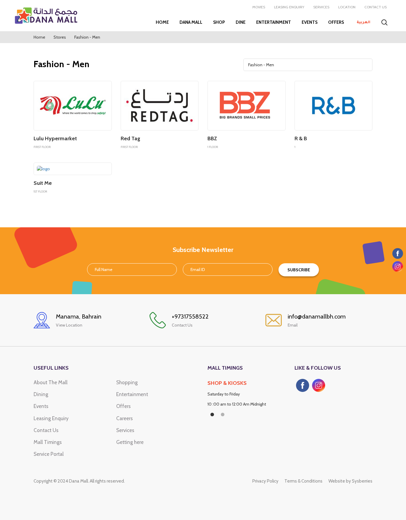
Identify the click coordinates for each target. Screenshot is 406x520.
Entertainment (273, 22)
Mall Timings (48, 442)
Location (346, 7)
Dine (241, 22)
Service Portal (49, 454)
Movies (258, 7)
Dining (41, 394)
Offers (336, 22)
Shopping (127, 382)
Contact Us (375, 7)
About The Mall (50, 382)
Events (309, 22)
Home (162, 22)
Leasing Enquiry (289, 7)
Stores (59, 37)
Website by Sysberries (350, 481)
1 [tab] (212, 414)
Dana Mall (191, 22)
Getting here (130, 442)
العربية (363, 23)
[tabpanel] (246, 395)
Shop (219, 22)
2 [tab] (222, 414)
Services (321, 7)
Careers (124, 418)
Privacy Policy (265, 481)
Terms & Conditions (303, 481)
